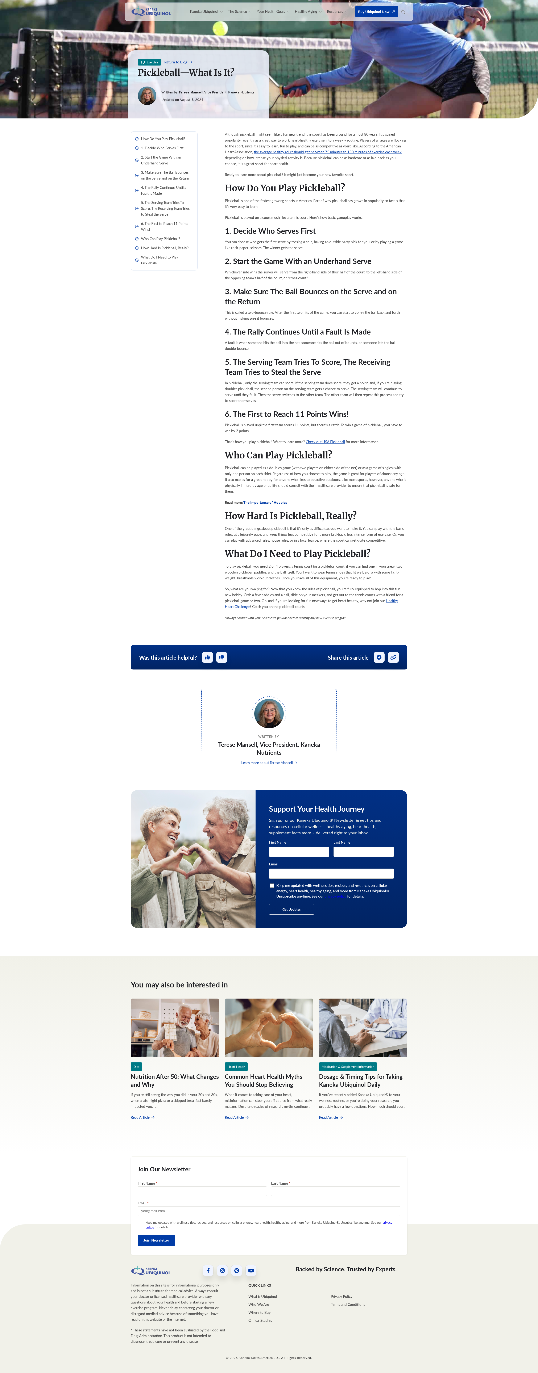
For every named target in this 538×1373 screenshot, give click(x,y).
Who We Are (258, 1304)
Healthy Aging (306, 11)
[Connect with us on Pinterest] (236, 1270)
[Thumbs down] (221, 657)
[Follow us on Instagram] (222, 1270)
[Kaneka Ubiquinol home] (151, 11)
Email (273, 863)
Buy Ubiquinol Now (374, 11)
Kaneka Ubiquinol (204, 11)
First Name (277, 842)
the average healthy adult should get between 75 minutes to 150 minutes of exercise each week (328, 152)
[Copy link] (393, 657)
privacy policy (335, 896)
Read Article (140, 1117)
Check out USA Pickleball (325, 441)
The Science (237, 11)
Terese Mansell (191, 92)
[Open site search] (403, 12)
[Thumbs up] (207, 657)
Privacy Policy (341, 1296)
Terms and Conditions (348, 1304)
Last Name (342, 842)
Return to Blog (176, 62)
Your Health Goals (271, 11)
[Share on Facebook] (379, 657)
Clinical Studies (260, 1320)
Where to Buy (259, 1312)
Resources (335, 11)
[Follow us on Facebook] (208, 1270)
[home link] (151, 1270)
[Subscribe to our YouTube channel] (251, 1270)
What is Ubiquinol (262, 1296)
